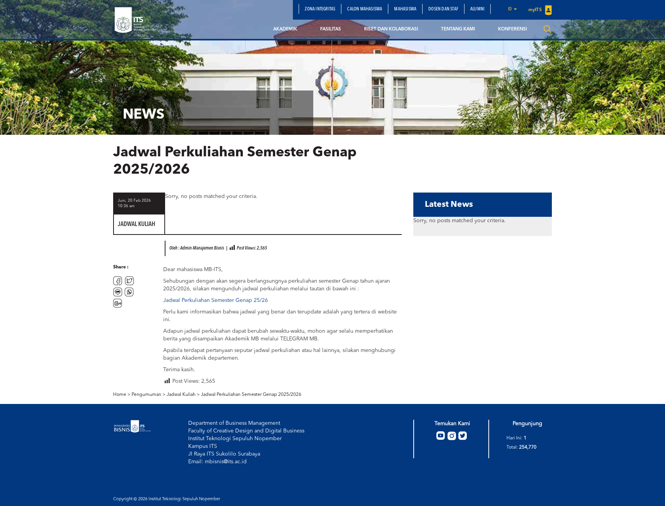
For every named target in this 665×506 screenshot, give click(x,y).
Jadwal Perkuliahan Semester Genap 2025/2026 (251, 394)
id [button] (510, 9)
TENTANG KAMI (458, 29)
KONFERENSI (512, 29)
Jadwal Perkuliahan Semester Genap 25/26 (215, 300)
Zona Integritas (320, 9)
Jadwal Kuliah (181, 394)
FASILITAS (330, 29)
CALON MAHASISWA (364, 9)
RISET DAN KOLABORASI (391, 29)
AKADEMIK (285, 29)
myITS (535, 10)
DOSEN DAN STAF (443, 9)
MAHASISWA (405, 9)
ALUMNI (477, 9)
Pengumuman (146, 394)
